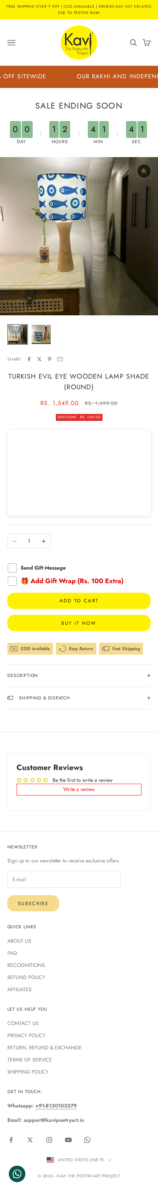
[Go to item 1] (17, 334)
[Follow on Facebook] (11, 1140)
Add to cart (79, 600)
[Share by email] (60, 359)
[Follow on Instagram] (49, 1140)
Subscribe (33, 903)
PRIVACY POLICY (26, 1035)
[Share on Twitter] (39, 359)
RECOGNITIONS (26, 965)
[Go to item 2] (41, 334)
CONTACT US (23, 1023)
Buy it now (78, 623)
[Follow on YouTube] (68, 1140)
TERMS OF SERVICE (29, 1059)
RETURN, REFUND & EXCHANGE (44, 1047)
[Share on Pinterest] (50, 359)
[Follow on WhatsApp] (87, 1140)
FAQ (12, 953)
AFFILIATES (19, 989)
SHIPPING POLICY (28, 1071)
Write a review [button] (79, 789)
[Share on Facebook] (29, 359)
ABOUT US (19, 940)
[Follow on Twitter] (30, 1140)
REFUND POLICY (26, 977)
